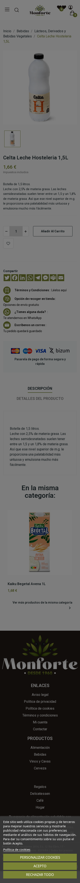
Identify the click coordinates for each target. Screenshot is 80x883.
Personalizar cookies (40, 857)
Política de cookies (16, 849)
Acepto (40, 866)
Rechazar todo (40, 874)
